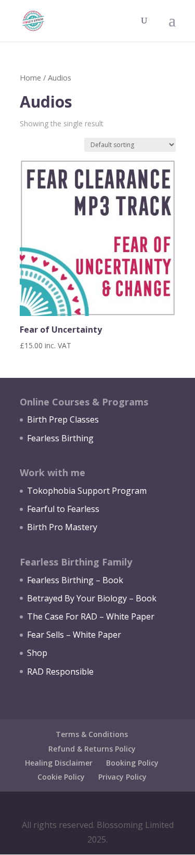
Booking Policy (132, 763)
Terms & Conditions (92, 734)
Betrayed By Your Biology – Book (92, 598)
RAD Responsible (60, 671)
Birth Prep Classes (63, 419)
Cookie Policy (61, 777)
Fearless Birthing (60, 438)
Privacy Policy (122, 777)
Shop (37, 653)
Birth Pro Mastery (62, 527)
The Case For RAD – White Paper (90, 616)
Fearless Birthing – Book (75, 580)
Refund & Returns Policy (92, 749)
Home (30, 77)
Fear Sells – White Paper (74, 634)
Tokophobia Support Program (87, 490)
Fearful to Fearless (63, 509)
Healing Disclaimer (59, 763)
